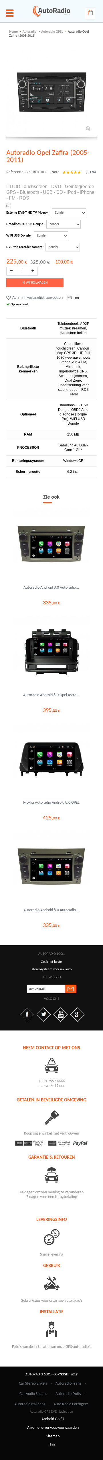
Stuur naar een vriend (69, 298)
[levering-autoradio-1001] (51, 1237)
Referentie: (15, 172)
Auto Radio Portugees (71, 1404)
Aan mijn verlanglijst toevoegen (37, 298)
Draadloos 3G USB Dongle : (25, 224)
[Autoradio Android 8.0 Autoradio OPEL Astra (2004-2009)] (51, 544)
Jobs (52, 1445)
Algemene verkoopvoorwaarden (53, 1428)
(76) (92, 172)
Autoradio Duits (68, 1394)
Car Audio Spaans (33, 1394)
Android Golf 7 (52, 1419)
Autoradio (29, 32)
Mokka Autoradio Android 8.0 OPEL (51, 803)
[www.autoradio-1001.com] (51, 11)
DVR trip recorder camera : (25, 247)
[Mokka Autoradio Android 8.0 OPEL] (51, 759)
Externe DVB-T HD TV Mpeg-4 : (28, 212)
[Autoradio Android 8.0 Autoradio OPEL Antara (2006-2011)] (51, 866)
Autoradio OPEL (52, 32)
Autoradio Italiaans (29, 1404)
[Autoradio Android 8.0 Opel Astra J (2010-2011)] (51, 651)
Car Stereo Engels (33, 1383)
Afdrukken (77, 298)
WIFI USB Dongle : (19, 235)
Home (13, 32)
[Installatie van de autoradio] (51, 1329)
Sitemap (53, 1436)
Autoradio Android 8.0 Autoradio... (51, 587)
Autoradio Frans (68, 1383)
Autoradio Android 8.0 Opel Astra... (51, 695)
